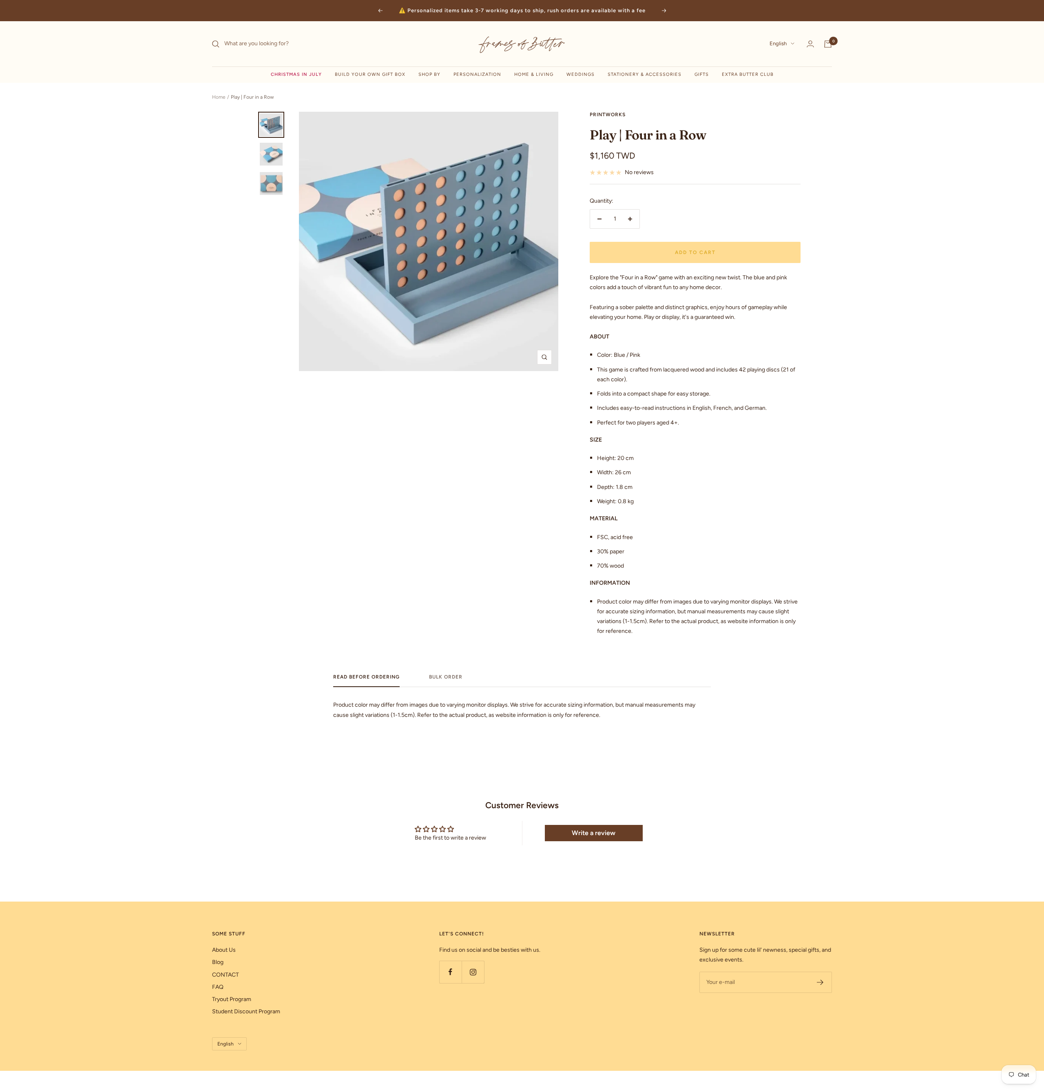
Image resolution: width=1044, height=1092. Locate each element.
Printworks (608, 114)
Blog (217, 962)
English (778, 44)
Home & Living (533, 74)
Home (219, 97)
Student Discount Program (246, 1011)
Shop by (429, 74)
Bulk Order (445, 677)
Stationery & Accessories (644, 74)
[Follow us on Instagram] (473, 972)
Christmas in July (296, 74)
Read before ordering (366, 677)
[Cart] (828, 44)
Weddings (580, 74)
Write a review (593, 833)
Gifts (702, 74)
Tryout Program (231, 999)
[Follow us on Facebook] (450, 972)
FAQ (217, 987)
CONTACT (225, 974)
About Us (224, 949)
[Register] (820, 982)
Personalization (477, 74)
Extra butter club (748, 74)
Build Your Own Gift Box (370, 74)
